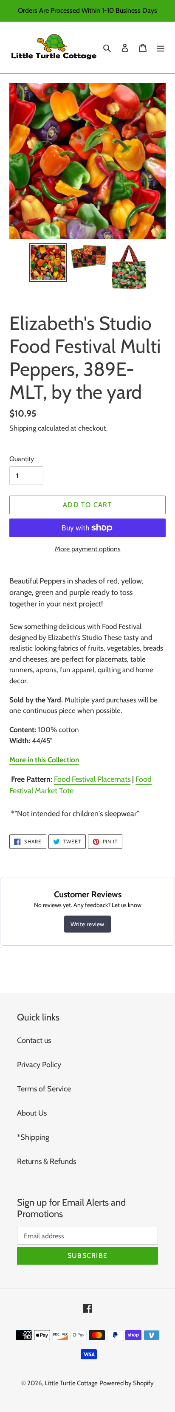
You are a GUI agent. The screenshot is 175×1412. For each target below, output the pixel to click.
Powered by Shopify (126, 1383)
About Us (32, 1113)
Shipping (22, 428)
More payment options (88, 549)
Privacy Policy (39, 1064)
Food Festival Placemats (92, 779)
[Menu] (160, 47)
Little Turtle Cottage (71, 1383)
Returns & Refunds (46, 1161)
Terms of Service (44, 1089)
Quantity (21, 459)
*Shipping (33, 1137)
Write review (87, 924)
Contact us (34, 1040)
